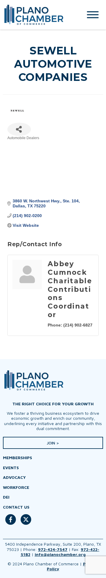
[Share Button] (19, 129)
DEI (6, 496)
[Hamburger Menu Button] (92, 15)
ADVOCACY (14, 477)
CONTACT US (16, 506)
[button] (53, 443)
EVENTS (11, 467)
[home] (37, 14)
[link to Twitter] (26, 522)
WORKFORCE (16, 487)
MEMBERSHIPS (17, 457)
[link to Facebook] (10, 522)
